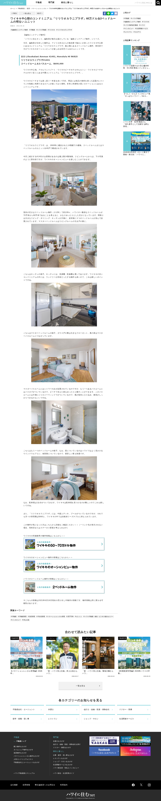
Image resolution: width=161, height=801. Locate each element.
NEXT (39, 13)
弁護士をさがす (59, 741)
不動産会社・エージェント (24, 709)
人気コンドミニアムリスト (23, 759)
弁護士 (51, 709)
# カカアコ (137, 32)
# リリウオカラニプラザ (64, 30)
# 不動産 (32, 30)
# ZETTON (69, 616)
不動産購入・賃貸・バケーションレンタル (32, 8)
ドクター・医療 (125, 709)
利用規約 (63, 785)
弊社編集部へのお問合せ (45, 785)
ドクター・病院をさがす (62, 747)
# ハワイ (142, 25)
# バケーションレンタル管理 (56, 616)
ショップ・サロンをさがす (63, 761)
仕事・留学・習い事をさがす (63, 755)
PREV (15, 13)
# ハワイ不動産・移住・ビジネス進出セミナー (98, 616)
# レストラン (128, 32)
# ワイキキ (51, 30)
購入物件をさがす (20, 746)
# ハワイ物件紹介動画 (131, 25)
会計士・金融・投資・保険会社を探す (67, 744)
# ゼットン (78, 616)
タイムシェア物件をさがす (23, 750)
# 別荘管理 (31, 616)
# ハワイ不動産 (41, 30)
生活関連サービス (126, 719)
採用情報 (26, 785)
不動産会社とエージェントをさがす (27, 762)
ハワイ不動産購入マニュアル (24, 773)
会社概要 (14, 785)
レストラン (52, 719)
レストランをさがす (60, 758)
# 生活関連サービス (141, 28)
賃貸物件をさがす (20, 753)
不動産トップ (21, 741)
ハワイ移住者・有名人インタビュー (66, 768)
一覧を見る (27, 13)
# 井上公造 (25, 620)
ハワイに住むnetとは (143, 3)
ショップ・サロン (91, 719)
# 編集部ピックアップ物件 (19, 30)
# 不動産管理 (22, 616)
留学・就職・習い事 (21, 719)
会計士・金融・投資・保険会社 (97, 709)
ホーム (12, 8)
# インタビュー (16, 620)
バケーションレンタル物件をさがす (27, 756)
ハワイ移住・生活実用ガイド (63, 773)
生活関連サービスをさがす (63, 765)
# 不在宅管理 (41, 616)
